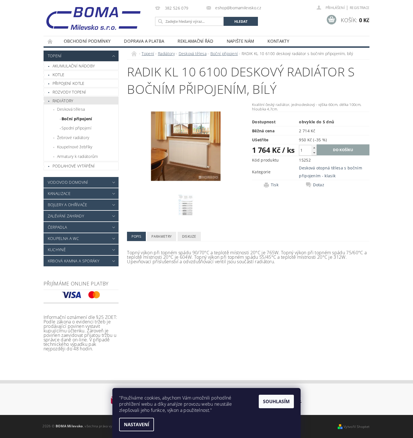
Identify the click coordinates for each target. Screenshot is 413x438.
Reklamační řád (195, 41)
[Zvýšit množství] (314, 147)
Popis (136, 236)
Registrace (359, 7)
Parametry (161, 236)
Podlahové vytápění (74, 166)
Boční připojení (77, 118)
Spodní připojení (76, 128)
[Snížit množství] (314, 152)
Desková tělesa (71, 109)
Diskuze (189, 236)
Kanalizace (59, 193)
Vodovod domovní (68, 182)
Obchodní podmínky (87, 41)
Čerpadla (57, 227)
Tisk (274, 184)
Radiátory (63, 100)
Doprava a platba (144, 41)
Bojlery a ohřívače (67, 204)
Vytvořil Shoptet (356, 426)
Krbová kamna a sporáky (73, 261)
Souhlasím (276, 401)
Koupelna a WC (63, 238)
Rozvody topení (69, 92)
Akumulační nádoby (74, 66)
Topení (55, 55)
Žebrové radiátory (73, 137)
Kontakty (278, 41)
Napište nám (240, 41)
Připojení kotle (69, 83)
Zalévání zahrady (66, 216)
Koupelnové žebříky (74, 146)
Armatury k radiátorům (77, 156)
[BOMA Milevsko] (93, 16)
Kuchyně (57, 249)
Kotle (59, 74)
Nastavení (136, 424)
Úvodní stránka (50, 41)
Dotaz (318, 184)
